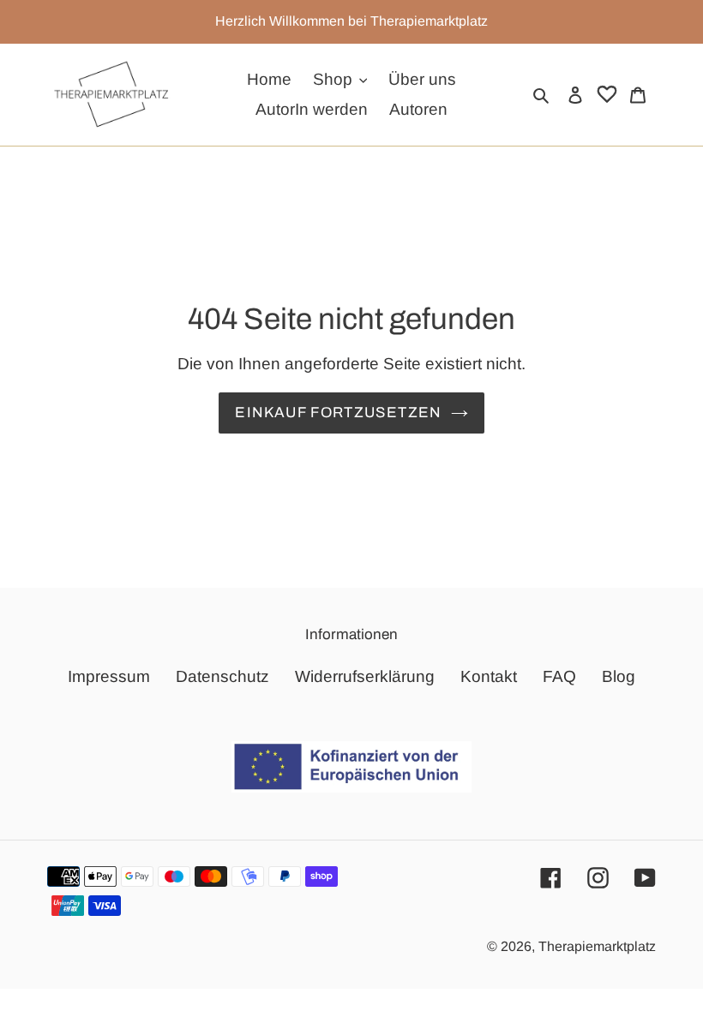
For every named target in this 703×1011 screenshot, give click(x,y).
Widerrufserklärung (365, 676)
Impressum (109, 676)
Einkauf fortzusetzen (338, 412)
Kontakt (488, 676)
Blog (618, 676)
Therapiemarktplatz (597, 946)
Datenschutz (222, 676)
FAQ (559, 676)
